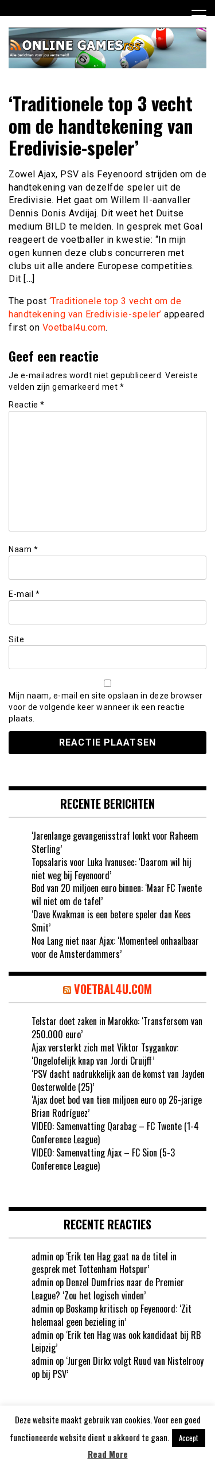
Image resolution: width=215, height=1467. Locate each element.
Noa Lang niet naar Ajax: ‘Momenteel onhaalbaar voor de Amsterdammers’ (115, 947)
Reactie (27, 404)
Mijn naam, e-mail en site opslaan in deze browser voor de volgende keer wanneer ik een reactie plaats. (106, 707)
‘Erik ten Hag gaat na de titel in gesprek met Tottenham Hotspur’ (104, 1262)
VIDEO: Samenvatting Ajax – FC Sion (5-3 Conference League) (103, 1159)
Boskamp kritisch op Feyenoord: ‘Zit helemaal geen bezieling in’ (111, 1315)
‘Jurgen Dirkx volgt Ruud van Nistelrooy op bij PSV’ (118, 1367)
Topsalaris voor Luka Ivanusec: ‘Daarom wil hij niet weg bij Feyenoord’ (111, 868)
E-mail (24, 594)
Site (16, 639)
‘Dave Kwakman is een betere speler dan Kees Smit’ (111, 920)
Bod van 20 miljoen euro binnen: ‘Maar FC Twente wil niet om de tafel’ (117, 894)
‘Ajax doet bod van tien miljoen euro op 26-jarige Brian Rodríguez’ (117, 1106)
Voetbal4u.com (74, 327)
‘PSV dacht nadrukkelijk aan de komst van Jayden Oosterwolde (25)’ (118, 1080)
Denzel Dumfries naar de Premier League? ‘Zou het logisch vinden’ (108, 1288)
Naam (23, 549)
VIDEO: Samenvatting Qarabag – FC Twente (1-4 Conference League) (115, 1132)
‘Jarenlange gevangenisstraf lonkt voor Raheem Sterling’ (115, 842)
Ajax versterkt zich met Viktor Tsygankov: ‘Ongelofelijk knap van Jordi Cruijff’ (105, 1054)
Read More (108, 1454)
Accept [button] (188, 1437)
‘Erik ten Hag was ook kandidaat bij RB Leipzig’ (116, 1341)
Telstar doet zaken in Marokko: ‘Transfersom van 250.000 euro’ (117, 1027)
